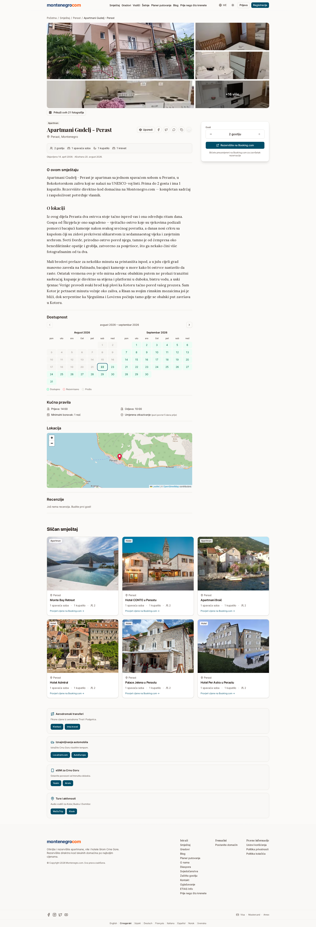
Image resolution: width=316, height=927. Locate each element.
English (113, 923)
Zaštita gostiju (188, 875)
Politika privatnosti (257, 849)
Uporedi (148, 129)
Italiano (170, 923)
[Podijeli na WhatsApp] (174, 129)
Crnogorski (125, 923)
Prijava (244, 5)
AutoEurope (80, 755)
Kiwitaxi (57, 726)
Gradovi (126, 5)
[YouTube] (66, 915)
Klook (72, 811)
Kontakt (184, 880)
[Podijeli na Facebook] (158, 129)
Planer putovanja (161, 5)
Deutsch (148, 923)
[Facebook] (48, 915)
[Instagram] (54, 915)
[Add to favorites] (189, 129)
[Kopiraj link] (181, 129)
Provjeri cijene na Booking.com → (67, 611)
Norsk (191, 923)
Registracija (260, 5)
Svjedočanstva (189, 871)
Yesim (56, 783)
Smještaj (115, 5)
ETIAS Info (186, 888)
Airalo (68, 783)
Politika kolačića (256, 853)
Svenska (201, 923)
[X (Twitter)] (60, 915)
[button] (119, 457)
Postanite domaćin (226, 844)
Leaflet (155, 486)
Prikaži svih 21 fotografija (69, 112)
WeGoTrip (58, 811)
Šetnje (145, 5)
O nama (184, 862)
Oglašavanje (187, 884)
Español (181, 923)
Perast (77, 17)
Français (159, 923)
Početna (52, 17)
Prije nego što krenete (193, 5)
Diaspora (185, 866)
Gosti (208, 127)
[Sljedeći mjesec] (189, 325)
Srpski (137, 923)
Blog (175, 5)
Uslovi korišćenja (256, 844)
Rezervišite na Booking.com (237, 145)
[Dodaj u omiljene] (113, 542)
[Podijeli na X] (166, 129)
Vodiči (136, 5)
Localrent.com (60, 755)
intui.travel (72, 726)
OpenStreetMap (171, 486)
